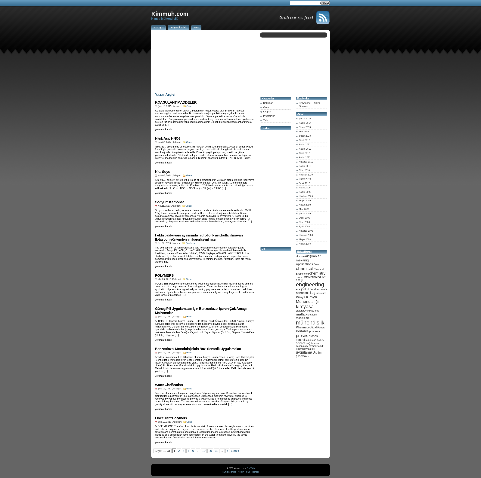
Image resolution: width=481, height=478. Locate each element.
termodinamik (316, 346)
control (299, 277)
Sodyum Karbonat (169, 202)
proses (302, 335)
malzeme (314, 310)
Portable (302, 331)
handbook (302, 293)
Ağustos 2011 (306, 161)
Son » (235, 450)
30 (216, 450)
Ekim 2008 (304, 222)
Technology (302, 346)
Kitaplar (267, 111)
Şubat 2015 (305, 118)
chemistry (317, 273)
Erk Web (251, 468)
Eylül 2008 (304, 226)
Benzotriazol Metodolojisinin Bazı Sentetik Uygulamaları (198, 349)
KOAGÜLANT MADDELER (176, 102)
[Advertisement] (204, 60)
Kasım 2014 (305, 123)
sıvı (318, 343)
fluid (306, 289)
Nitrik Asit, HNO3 (167, 138)
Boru (316, 264)
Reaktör (320, 340)
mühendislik (310, 322)
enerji (299, 280)
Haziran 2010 (306, 174)
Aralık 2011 (304, 157)
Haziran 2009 (306, 196)
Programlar (269, 116)
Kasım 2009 (305, 192)
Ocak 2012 (304, 153)
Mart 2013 (304, 131)
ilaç (312, 293)
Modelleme (302, 317)
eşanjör (300, 289)
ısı (307, 356)
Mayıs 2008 (305, 239)
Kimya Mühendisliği (307, 299)
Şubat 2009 (305, 213)
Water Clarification (169, 385)
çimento (301, 356)
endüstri (321, 277)
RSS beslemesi (229, 472)
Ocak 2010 (304, 183)
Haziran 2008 (306, 235)
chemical (304, 268)
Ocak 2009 (304, 218)
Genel (189, 106)
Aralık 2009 (305, 187)
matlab (301, 314)
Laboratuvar (302, 310)
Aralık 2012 (305, 144)
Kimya (300, 297)
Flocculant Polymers (171, 418)
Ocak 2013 (304, 140)
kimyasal (305, 306)
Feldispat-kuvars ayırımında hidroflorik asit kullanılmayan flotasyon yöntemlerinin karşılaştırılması (199, 237)
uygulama (304, 352)
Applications (304, 264)
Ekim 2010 (304, 170)
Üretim (317, 352)
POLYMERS (164, 275)
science (301, 343)
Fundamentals (318, 289)
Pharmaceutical (306, 327)
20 (210, 450)
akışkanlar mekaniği (308, 258)
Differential (309, 277)
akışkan (300, 256)
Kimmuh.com (169, 14)
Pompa (321, 327)
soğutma (310, 343)
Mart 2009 (304, 209)
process (314, 331)
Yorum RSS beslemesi (248, 472)
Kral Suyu (162, 172)
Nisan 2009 (305, 205)
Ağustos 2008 (306, 231)
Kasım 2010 (305, 166)
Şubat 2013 (305, 136)
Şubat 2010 (305, 179)
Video (266, 120)
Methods (312, 314)
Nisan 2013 (305, 127)
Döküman (191, 243)
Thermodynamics (305, 348)
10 (204, 450)
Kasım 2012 (305, 149)
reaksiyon (311, 340)
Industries (321, 293)
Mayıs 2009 (305, 200)
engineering (310, 285)
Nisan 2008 (305, 243)
